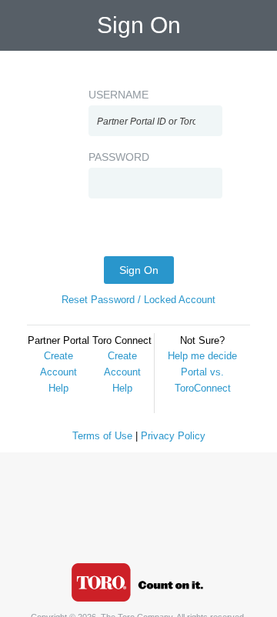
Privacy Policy (173, 436)
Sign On (139, 270)
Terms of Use (102, 436)
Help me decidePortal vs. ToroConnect (202, 372)
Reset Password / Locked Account (138, 299)
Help (58, 388)
